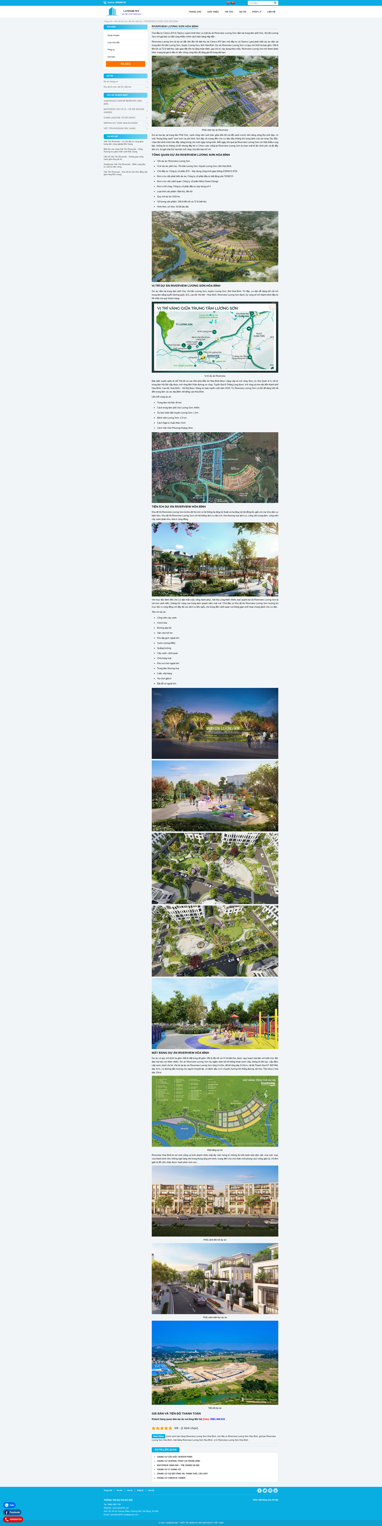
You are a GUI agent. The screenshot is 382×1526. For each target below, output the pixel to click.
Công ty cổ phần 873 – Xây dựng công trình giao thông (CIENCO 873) (203, 171)
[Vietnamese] (233, 2)
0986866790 (16, 1519)
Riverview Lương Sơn (225, 33)
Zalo (12, 1505)
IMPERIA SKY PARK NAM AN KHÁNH (121, 123)
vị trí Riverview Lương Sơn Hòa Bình (231, 1440)
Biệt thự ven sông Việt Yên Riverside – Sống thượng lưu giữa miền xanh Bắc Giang (123, 150)
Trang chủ (195, 12)
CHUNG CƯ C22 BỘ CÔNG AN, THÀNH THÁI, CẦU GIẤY (182, 1474)
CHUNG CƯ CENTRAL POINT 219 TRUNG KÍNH (178, 1461)
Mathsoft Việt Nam (213, 1523)
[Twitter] (265, 1490)
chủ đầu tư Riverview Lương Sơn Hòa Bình (237, 1436)
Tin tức (229, 12)
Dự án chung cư (111, 81)
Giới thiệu (213, 12)
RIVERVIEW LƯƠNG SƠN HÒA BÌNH (205, 154)
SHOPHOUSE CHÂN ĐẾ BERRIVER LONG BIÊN (123, 102)
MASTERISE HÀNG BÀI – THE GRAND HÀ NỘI (178, 1465)
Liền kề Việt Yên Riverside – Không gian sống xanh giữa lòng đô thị (123, 158)
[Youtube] (275, 1490)
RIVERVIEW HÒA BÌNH (190, 506)
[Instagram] (270, 1490)
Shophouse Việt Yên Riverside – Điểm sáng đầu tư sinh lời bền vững (124, 165)
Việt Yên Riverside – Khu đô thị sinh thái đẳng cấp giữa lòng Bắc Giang (125, 173)
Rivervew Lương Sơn (245, 388)
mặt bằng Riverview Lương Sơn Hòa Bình (192, 1440)
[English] (228, 2)
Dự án (242, 12)
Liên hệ (271, 12)
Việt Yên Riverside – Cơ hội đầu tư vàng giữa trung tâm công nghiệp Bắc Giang (123, 142)
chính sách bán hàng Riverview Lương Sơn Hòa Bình (191, 1436)
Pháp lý (256, 12)
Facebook (15, 1512)
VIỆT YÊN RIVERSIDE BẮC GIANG (119, 128)
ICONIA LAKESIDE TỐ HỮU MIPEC (120, 118)
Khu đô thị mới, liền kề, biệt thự (128, 21)
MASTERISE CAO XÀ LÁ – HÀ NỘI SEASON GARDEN (124, 110)
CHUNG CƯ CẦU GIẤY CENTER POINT (174, 1457)
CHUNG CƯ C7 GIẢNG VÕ (169, 1469)
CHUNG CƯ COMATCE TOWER (171, 1478)
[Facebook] (259, 1490)
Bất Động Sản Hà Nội (268, 1500)
